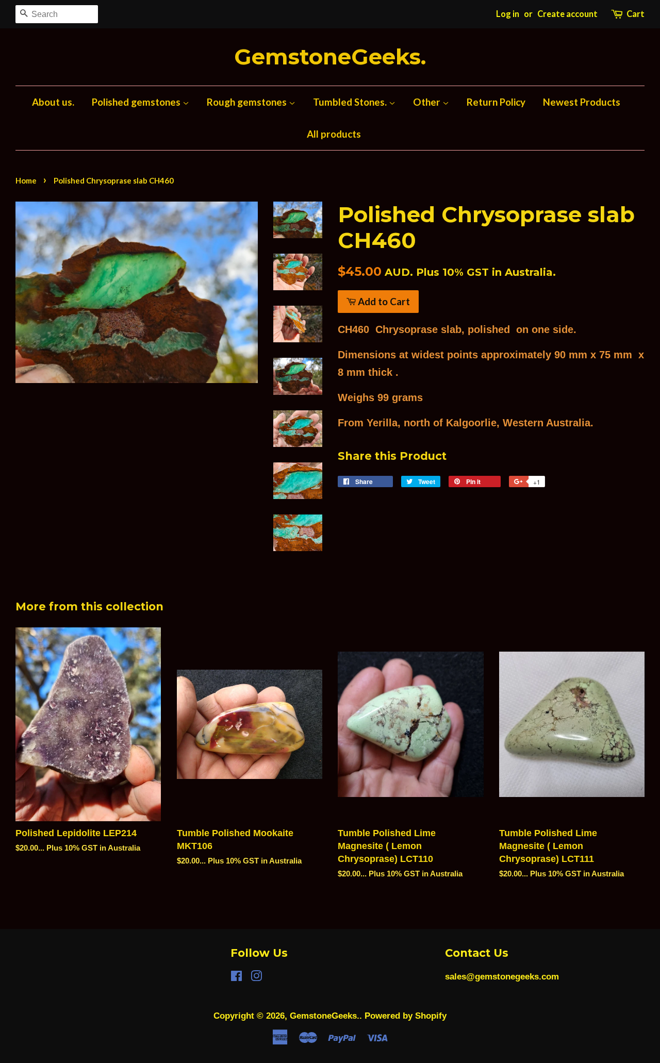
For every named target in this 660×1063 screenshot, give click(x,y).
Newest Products (581, 102)
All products (334, 134)
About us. (53, 102)
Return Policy (496, 102)
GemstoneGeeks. (330, 57)
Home (26, 180)
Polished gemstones (137, 102)
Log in (507, 14)
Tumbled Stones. (351, 102)
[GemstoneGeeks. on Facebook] (236, 978)
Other (427, 102)
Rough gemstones (248, 102)
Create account (567, 14)
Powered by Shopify (406, 1016)
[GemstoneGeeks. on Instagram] (256, 978)
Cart (635, 14)
